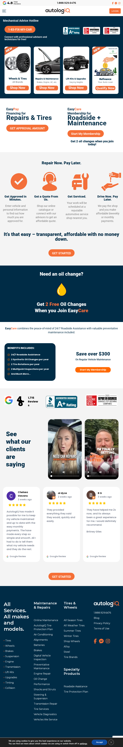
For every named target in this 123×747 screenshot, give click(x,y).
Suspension (12, 656)
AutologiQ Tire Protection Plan (43, 627)
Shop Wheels (72, 641)
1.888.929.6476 (66, 3)
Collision (10, 688)
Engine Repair (42, 673)
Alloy (67, 646)
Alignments (41, 639)
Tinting (9, 682)
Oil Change (40, 678)
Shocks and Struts (45, 689)
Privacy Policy (102, 623)
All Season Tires (73, 620)
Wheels (9, 645)
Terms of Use (101, 628)
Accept (99, 742)
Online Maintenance (46, 620)
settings (83, 743)
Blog (96, 618)
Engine (9, 661)
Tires (8, 640)
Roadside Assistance (75, 686)
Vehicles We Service (45, 719)
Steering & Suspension (41, 696)
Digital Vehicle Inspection (42, 657)
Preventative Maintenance (42, 666)
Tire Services (41, 709)
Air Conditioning (43, 634)
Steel (67, 651)
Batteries (39, 645)
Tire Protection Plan (76, 691)
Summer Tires (72, 630)
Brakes (9, 651)
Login (115, 11)
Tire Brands (70, 657)
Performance (42, 684)
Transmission (12, 666)
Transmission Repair (45, 703)
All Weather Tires (74, 625)
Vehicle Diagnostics (45, 714)
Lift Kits (9, 672)
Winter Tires (71, 636)
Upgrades (11, 677)
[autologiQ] (57, 10)
